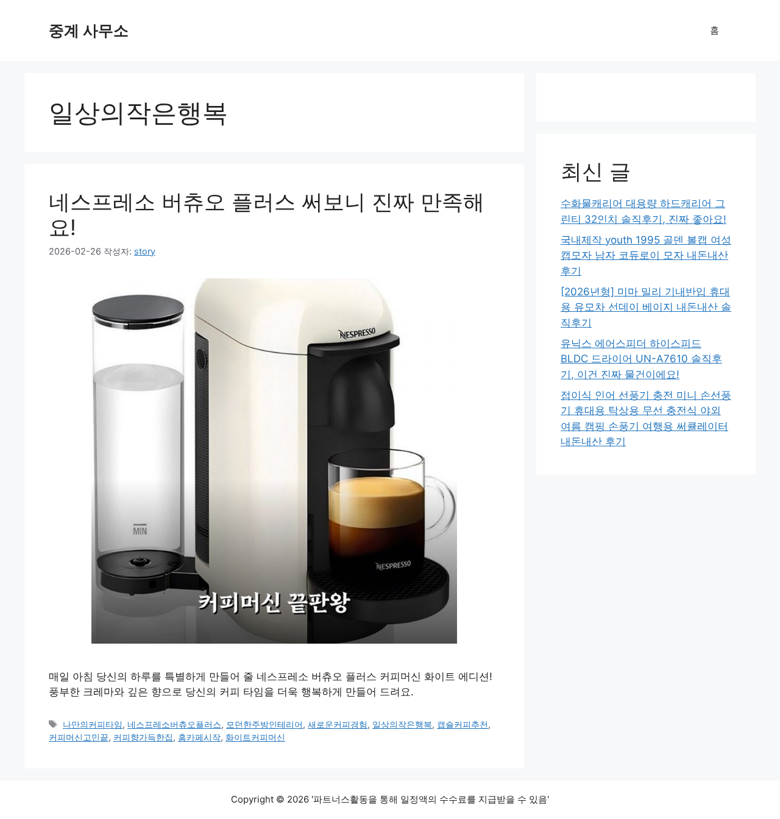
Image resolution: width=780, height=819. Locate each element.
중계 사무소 (89, 30)
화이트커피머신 (255, 737)
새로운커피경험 (337, 724)
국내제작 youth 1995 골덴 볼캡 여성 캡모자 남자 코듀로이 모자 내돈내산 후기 (646, 255)
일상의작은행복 (402, 724)
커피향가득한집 (143, 737)
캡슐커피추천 (462, 724)
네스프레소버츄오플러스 (174, 724)
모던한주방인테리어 (264, 724)
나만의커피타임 (92, 724)
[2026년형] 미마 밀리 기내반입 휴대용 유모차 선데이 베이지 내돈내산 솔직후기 (646, 307)
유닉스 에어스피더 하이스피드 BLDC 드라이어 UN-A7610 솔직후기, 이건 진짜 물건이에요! (641, 359)
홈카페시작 (199, 737)
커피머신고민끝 (78, 737)
